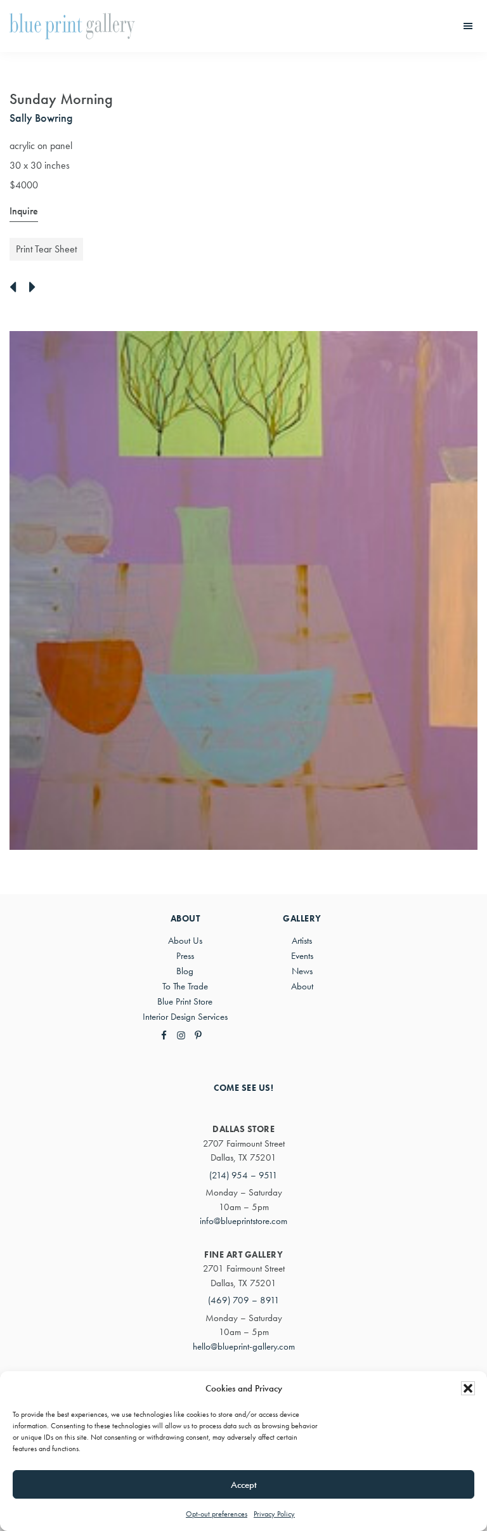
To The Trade (185, 986)
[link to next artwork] (35, 288)
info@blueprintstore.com (243, 1221)
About (302, 986)
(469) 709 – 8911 (244, 1300)
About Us (185, 940)
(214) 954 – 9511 (243, 1175)
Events (302, 955)
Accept (244, 1484)
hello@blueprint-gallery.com (244, 1346)
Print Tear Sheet (46, 249)
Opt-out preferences (216, 1514)
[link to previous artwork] (16, 288)
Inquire (24, 211)
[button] (468, 1388)
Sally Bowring (41, 117)
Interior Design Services (185, 1016)
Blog (184, 971)
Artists (302, 940)
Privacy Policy (274, 1514)
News (302, 971)
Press (185, 955)
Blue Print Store (184, 1001)
